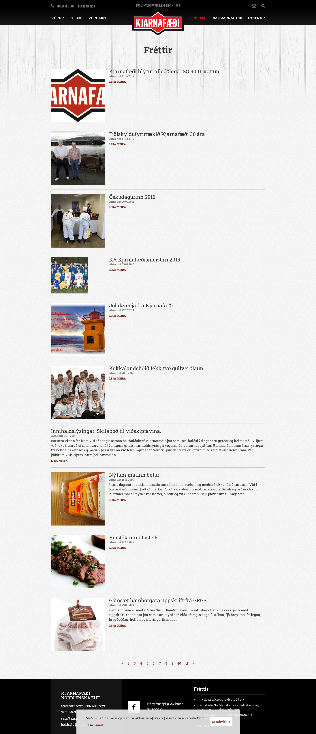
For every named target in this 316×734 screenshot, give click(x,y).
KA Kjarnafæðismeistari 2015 (144, 259)
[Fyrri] (122, 663)
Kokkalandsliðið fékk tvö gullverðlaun (156, 368)
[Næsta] (193, 663)
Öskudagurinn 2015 (132, 197)
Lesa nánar (95, 725)
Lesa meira (117, 81)
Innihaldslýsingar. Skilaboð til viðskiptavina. (106, 431)
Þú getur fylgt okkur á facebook (164, 706)
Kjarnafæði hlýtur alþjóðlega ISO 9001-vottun (164, 71)
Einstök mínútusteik (133, 537)
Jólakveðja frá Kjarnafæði (141, 305)
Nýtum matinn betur (134, 474)
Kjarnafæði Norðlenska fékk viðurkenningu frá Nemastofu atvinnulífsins (229, 707)
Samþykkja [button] (221, 722)
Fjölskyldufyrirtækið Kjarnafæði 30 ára (157, 134)
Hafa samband (254, 6)
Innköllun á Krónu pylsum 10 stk (220, 699)
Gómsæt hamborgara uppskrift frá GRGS (157, 600)
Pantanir (86, 6)
